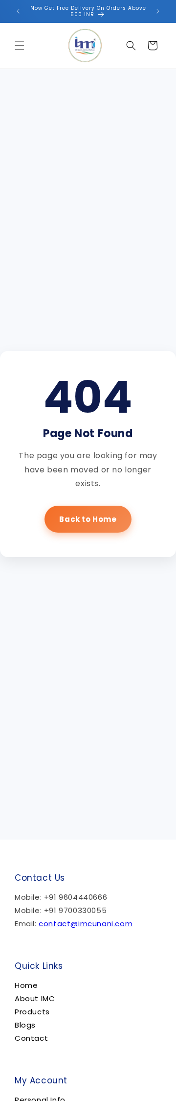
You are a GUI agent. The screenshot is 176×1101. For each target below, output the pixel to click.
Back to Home (87, 519)
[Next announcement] (158, 11)
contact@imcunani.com (85, 923)
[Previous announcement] (18, 11)
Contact (31, 1038)
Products (32, 1012)
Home (26, 985)
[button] (19, 45)
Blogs (25, 1025)
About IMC (35, 998)
